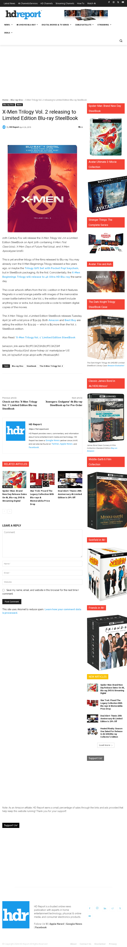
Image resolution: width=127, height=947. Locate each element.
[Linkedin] (104, 908)
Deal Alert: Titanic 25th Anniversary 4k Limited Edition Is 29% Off (70, 494)
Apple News (66, 444)
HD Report (14, 127)
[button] (121, 41)
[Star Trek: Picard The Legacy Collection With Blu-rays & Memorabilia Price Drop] (42, 479)
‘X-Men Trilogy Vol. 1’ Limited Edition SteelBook (45, 337)
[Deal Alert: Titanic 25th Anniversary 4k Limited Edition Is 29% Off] (70, 479)
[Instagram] (114, 2)
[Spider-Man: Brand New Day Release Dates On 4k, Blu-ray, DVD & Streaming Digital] (14, 479)
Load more (104, 745)
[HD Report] (23, 15)
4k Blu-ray (7, 486)
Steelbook (31, 366)
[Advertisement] (63, 70)
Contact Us (85, 944)
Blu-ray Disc (17, 99)
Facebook (34, 447)
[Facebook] (109, 2)
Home (5, 99)
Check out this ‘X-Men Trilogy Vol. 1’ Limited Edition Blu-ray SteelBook (19, 405)
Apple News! (56, 924)
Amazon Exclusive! (115, 365)
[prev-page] (4, 511)
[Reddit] (112, 908)
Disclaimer (100, 944)
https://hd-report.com (39, 429)
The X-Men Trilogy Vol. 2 (51, 366)
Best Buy (70, 320)
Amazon (54, 320)
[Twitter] (118, 2)
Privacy (113, 944)
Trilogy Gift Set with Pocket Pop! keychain (51, 268)
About (73, 944)
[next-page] (10, 511)
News (19, 104)
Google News (52, 440)
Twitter (55, 444)
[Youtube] (123, 2)
